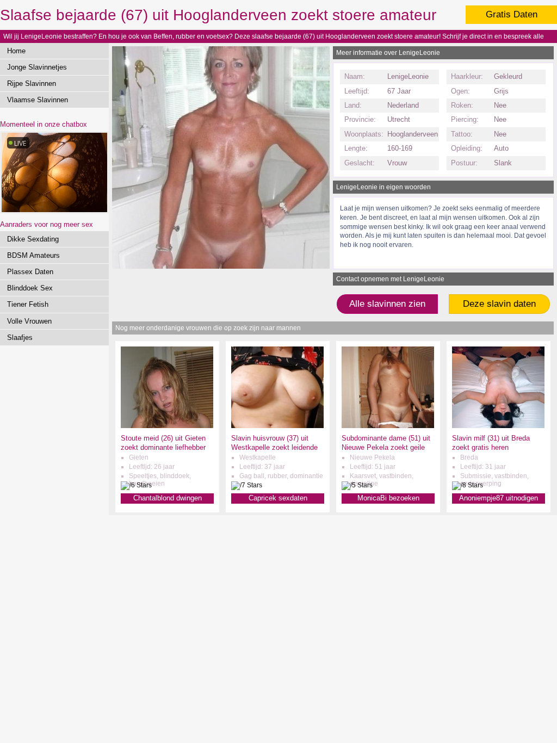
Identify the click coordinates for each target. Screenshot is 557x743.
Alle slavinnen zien (387, 304)
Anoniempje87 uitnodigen (498, 498)
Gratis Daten (511, 14)
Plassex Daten (30, 272)
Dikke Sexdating (33, 239)
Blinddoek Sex (30, 288)
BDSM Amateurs (33, 255)
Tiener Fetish (27, 304)
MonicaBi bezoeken (388, 498)
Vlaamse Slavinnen (37, 100)
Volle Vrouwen (29, 321)
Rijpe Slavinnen (31, 83)
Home (16, 51)
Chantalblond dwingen (167, 498)
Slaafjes (20, 337)
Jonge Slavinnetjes (37, 67)
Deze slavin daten (499, 304)
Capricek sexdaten (278, 498)
